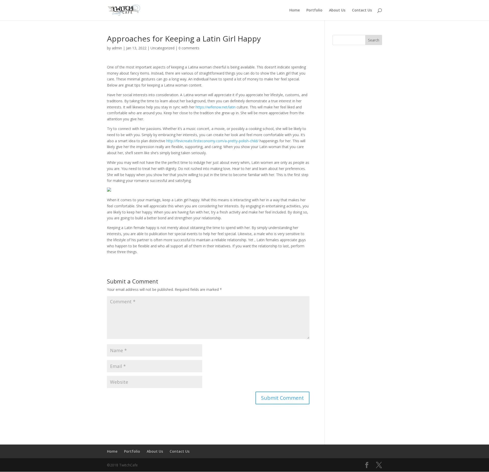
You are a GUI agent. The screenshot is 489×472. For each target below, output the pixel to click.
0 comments (189, 48)
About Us (337, 10)
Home (294, 10)
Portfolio (314, 10)
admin (117, 48)
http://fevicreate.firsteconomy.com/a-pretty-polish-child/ (212, 140)
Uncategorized (162, 48)
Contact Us (362, 10)
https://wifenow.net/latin (216, 107)
